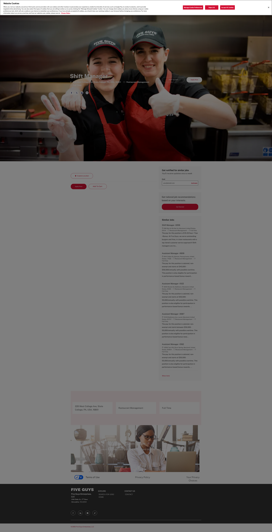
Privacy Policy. (65, 13)
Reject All (212, 7)
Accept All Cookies (227, 7)
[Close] (268, 7)
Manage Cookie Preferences (193, 7)
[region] (136, 7)
